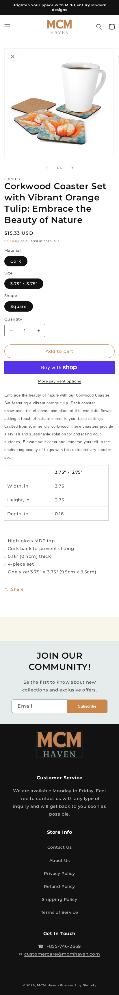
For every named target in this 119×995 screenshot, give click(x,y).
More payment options (59, 381)
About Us (59, 860)
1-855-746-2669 (63, 946)
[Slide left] (46, 168)
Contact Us (59, 847)
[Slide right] (72, 168)
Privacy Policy (59, 873)
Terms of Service (59, 912)
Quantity (13, 319)
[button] (7, 26)
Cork (15, 261)
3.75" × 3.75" (23, 283)
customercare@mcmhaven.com (62, 954)
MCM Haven (48, 985)
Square (18, 306)
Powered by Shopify (78, 985)
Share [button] (17, 589)
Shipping (12, 241)
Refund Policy (59, 886)
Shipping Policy (59, 899)
